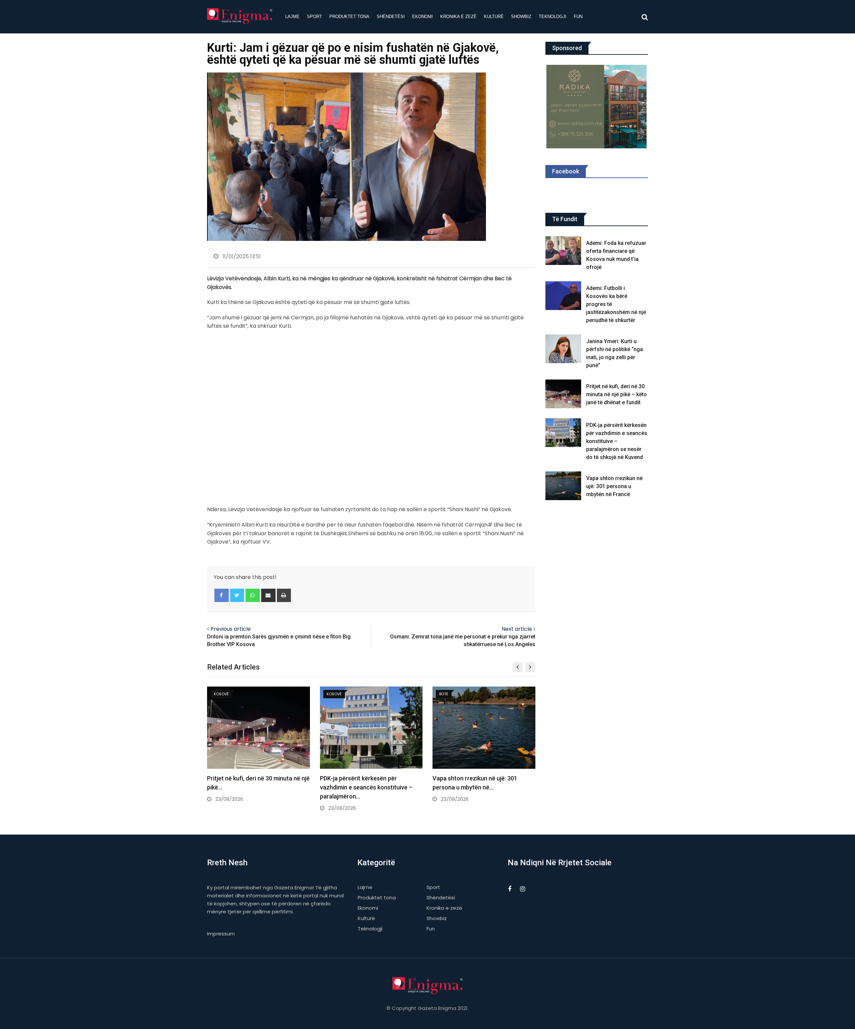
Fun (578, 16)
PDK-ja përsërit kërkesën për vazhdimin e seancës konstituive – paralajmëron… (366, 787)
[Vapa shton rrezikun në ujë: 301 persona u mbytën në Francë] (563, 485)
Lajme (292, 16)
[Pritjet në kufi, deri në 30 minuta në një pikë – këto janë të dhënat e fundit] (563, 394)
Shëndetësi (391, 16)
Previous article (230, 629)
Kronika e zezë (458, 16)
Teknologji (552, 16)
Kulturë (494, 16)
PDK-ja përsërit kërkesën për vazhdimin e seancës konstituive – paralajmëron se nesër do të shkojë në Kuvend (616, 441)
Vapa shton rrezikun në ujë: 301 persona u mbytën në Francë (614, 486)
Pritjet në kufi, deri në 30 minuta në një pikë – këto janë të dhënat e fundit (616, 394)
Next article (517, 629)
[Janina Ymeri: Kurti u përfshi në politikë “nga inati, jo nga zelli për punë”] (563, 348)
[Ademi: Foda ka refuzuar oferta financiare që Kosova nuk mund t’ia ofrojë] (563, 250)
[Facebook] (221, 595)
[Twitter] (237, 595)
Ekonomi (422, 16)
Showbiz (521, 16)
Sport (314, 16)
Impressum (221, 933)
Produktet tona (349, 16)
